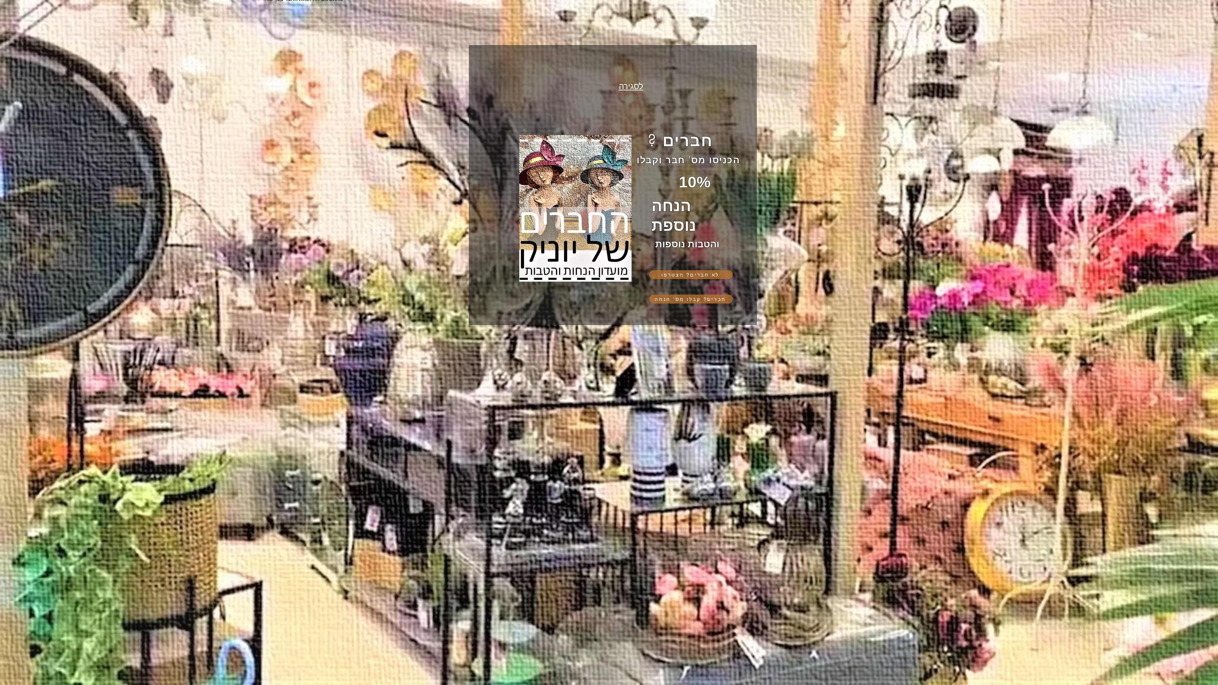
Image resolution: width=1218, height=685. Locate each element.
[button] (691, 272)
